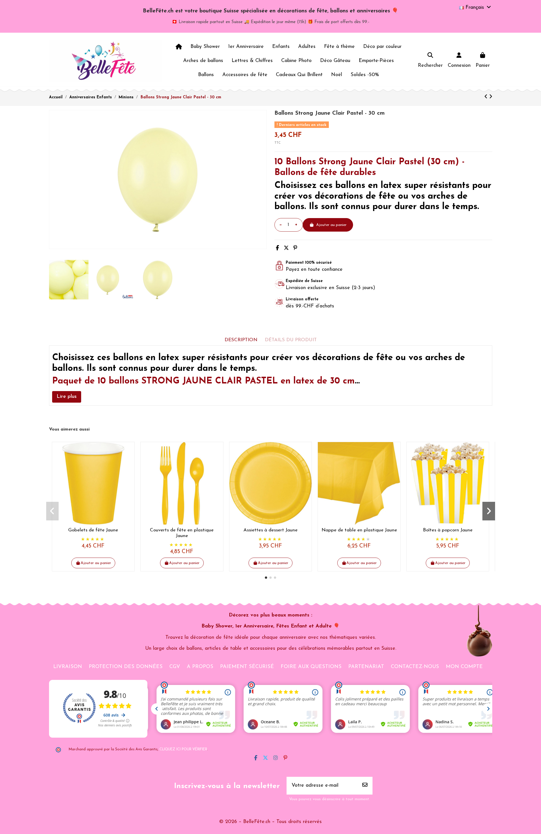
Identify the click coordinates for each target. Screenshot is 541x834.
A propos (200, 666)
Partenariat (366, 666)
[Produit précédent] (486, 97)
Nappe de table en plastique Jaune (359, 530)
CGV (174, 666)
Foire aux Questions (311, 666)
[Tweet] (286, 248)
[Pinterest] (295, 248)
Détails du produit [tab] (291, 340)
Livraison (67, 666)
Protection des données (126, 666)
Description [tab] (241, 340)
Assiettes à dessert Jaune (270, 530)
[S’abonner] (365, 786)
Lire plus (67, 396)
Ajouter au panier (331, 225)
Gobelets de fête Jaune (93, 530)
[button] (266, 577)
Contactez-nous (415, 666)
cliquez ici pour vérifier (183, 749)
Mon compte (464, 666)
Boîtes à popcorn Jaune (448, 530)
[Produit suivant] (490, 97)
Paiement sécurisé (247, 666)
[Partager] (277, 248)
